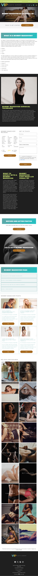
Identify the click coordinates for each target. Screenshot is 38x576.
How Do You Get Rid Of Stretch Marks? (13, 284)
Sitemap (19, 571)
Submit (25, 164)
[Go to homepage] (12, 5)
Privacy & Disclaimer (19, 569)
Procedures (7, 15)
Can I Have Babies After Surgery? (12, 280)
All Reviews (10, 155)
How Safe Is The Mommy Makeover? (12, 275)
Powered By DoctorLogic (19, 574)
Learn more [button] (22, 159)
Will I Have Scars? (7, 289)
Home (4, 15)
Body (11, 15)
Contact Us (27, 25)
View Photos (19, 229)
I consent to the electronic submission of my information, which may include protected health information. (28, 157)
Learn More (30, 1)
